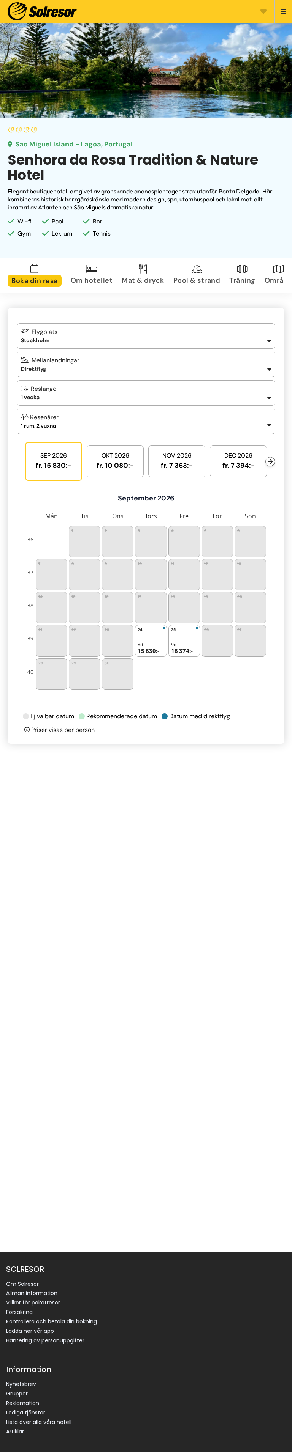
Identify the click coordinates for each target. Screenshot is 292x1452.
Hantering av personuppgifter (45, 1340)
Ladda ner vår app (30, 1331)
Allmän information (31, 1293)
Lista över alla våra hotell (38, 1422)
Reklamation (22, 1403)
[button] (146, 421)
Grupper (17, 1393)
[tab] (36, 275)
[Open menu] (280, 11)
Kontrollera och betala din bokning (51, 1321)
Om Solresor (22, 1284)
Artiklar (15, 1431)
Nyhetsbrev (21, 1384)
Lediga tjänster (25, 1412)
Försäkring (19, 1312)
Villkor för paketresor (33, 1302)
